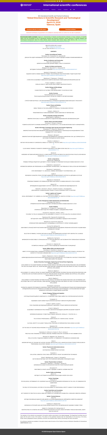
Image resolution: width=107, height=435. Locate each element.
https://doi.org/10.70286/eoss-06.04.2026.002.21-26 (53, 75)
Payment (53, 9)
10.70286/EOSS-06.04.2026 (54, 47)
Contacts (66, 9)
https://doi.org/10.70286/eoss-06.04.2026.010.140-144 (64, 253)
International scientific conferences (65, 5)
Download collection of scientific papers (36, 29)
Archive (59, 9)
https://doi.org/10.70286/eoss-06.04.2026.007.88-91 (53, 176)
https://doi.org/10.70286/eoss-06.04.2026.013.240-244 (54, 400)
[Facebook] (59, 1)
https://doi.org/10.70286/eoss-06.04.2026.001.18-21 (65, 69)
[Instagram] (61, 1)
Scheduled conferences (35, 9)
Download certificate (71, 29)
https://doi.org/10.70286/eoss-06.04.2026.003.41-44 (53, 102)
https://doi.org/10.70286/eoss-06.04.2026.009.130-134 (53, 235)
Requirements (46, 9)
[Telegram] (57, 1)
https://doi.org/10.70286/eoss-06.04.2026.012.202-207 (63, 344)
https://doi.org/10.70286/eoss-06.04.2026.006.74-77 (57, 156)
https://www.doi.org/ (60, 48)
